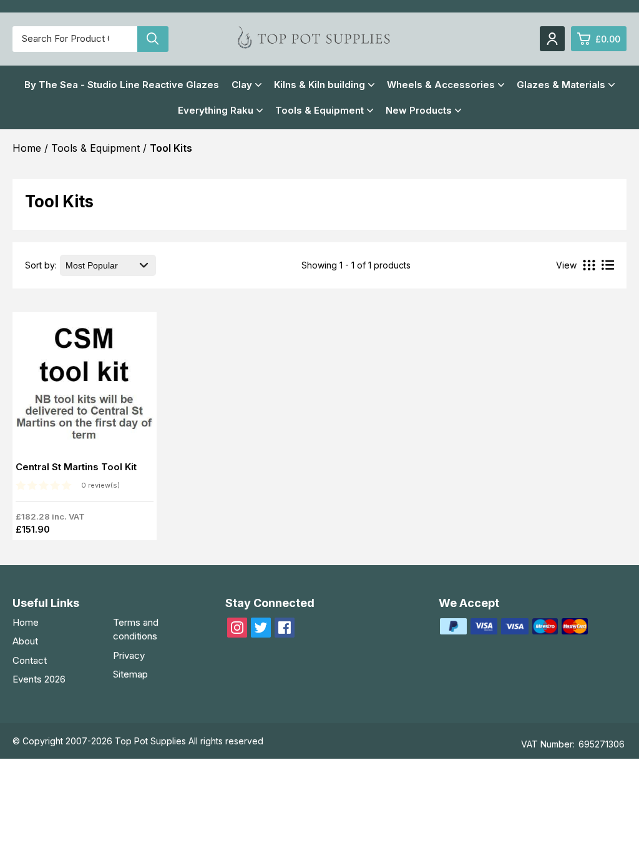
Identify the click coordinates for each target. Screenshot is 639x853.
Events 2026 (39, 679)
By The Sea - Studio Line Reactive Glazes (121, 85)
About (25, 641)
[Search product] (152, 39)
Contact (29, 660)
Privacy (129, 655)
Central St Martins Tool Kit (76, 467)
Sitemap (130, 674)
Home (25, 622)
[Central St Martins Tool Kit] (85, 388)
